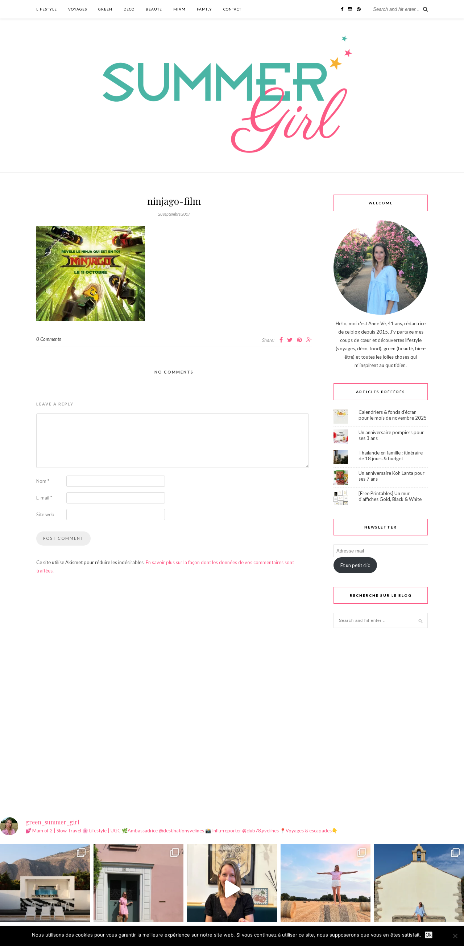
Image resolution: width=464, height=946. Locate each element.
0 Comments (48, 339)
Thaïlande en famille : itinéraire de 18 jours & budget (391, 455)
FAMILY (204, 9)
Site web (45, 514)
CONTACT (232, 9)
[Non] (455, 935)
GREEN (105, 9)
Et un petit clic (355, 565)
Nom (42, 481)
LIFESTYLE (46, 9)
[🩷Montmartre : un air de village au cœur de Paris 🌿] (138, 889)
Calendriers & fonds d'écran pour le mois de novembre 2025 (393, 415)
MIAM (179, 9)
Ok (429, 935)
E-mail (44, 498)
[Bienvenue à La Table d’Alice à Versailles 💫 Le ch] (232, 889)
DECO (129, 9)
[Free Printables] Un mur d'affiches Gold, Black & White (390, 496)
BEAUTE (154, 9)
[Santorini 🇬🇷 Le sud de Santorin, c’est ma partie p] (45, 889)
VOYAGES (77, 9)
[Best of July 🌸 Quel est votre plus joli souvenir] (325, 889)
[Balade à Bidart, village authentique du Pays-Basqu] (419, 889)
